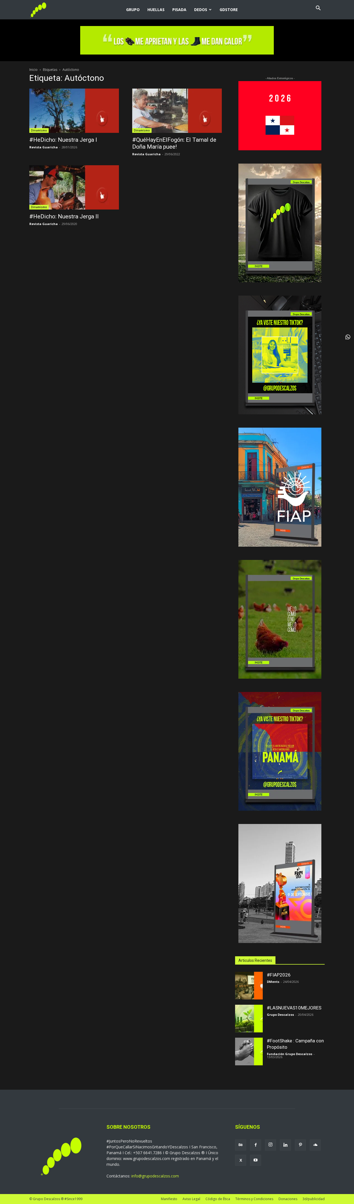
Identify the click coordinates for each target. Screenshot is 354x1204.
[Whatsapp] (348, 337)
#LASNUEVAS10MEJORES (294, 1008)
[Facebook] (255, 1145)
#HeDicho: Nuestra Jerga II (64, 216)
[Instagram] (270, 1145)
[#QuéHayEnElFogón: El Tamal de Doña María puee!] (177, 111)
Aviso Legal (191, 1199)
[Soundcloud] (315, 1145)
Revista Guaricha (43, 147)
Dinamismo (39, 130)
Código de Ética (217, 1199)
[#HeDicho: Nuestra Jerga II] (74, 187)
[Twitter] (240, 1160)
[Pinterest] (300, 1145)
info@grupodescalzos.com (155, 1176)
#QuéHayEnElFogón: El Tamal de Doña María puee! (174, 143)
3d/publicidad (314, 1199)
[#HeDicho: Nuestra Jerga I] (74, 111)
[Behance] (240, 1145)
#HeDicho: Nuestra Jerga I (63, 139)
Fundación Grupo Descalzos (289, 1054)
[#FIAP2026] (249, 985)
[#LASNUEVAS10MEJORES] (249, 1018)
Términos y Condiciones (254, 1199)
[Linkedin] (285, 1145)
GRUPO (133, 9)
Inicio (33, 69)
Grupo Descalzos (280, 1014)
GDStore (229, 9)
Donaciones (287, 1199)
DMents (273, 982)
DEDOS (200, 9)
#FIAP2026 (279, 975)
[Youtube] (255, 1160)
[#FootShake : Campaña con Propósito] (249, 1051)
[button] (318, 8)
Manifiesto (169, 1199)
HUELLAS (156, 9)
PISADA (179, 9)
